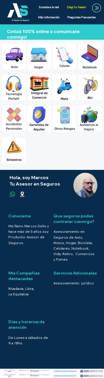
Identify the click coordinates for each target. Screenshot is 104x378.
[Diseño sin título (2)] (22, 194)
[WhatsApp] (12, 194)
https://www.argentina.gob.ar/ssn (65, 375)
